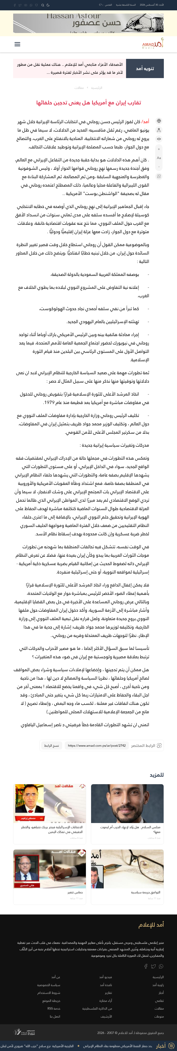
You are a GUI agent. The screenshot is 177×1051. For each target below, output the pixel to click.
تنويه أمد (145, 68)
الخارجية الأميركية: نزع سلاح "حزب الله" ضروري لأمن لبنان (49, 1046)
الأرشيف (106, 1016)
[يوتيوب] (25, 5)
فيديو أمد (105, 977)
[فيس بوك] (14, 5)
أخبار (161, 993)
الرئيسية (96, 88)
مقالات (79, 88)
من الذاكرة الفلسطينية (97, 1008)
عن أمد (55, 977)
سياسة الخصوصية (48, 985)
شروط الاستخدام (49, 993)
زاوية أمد (158, 985)
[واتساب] (31, 5)
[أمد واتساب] (161, 966)
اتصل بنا (55, 1016)
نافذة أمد (106, 985)
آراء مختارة (106, 1001)
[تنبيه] (36, 5)
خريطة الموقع (51, 1001)
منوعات (159, 1016)
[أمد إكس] (153, 966)
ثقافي (159, 1001)
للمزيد (157, 775)
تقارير (108, 993)
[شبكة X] (20, 5)
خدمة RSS (53, 1008)
